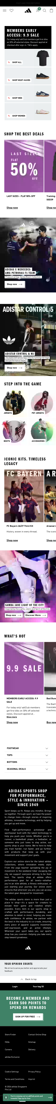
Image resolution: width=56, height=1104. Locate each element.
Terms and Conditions (14, 1079)
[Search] (44, 10)
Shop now (12, 208)
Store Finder (10, 1035)
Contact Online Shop (37, 1035)
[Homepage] (28, 11)
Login (15, 987)
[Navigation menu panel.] (4, 10)
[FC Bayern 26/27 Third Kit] (24, 507)
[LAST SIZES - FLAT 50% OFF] (24, 176)
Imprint (31, 1079)
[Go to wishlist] (11, 10)
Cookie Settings (12, 1072)
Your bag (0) (38, 987)
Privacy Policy (34, 1072)
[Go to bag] (51, 10)
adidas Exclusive (12, 1057)
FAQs (7, 1042)
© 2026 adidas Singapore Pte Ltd (16, 1088)
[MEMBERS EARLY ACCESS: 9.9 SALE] (24, 684)
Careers (8, 1050)
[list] (28, 176)
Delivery (31, 1050)
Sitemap (32, 1042)
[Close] (6, 1097)
